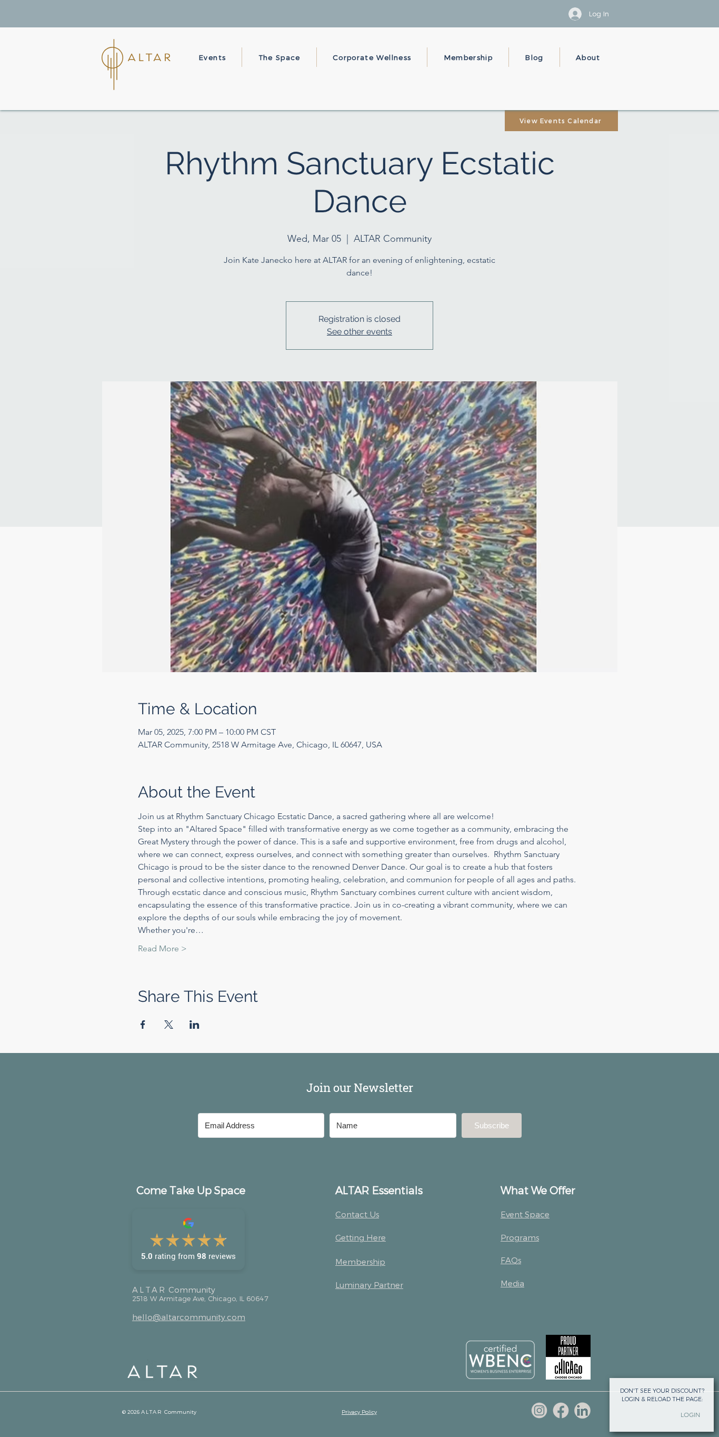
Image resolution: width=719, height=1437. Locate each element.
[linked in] (582, 1410)
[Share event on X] (169, 1024)
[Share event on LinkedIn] (194, 1024)
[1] (539, 1410)
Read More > (162, 948)
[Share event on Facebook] (143, 1024)
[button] (212, 57)
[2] (561, 1410)
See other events (359, 332)
